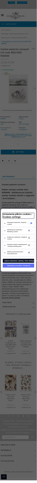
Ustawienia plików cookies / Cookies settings (17, 215)
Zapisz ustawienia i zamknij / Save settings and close (19, 261)
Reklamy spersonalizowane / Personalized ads (15, 252)
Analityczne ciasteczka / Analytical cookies (17, 238)
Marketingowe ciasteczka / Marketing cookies (15, 230)
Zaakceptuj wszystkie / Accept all (18, 266)
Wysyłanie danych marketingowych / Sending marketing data (17, 245)
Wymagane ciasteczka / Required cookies (16, 223)
